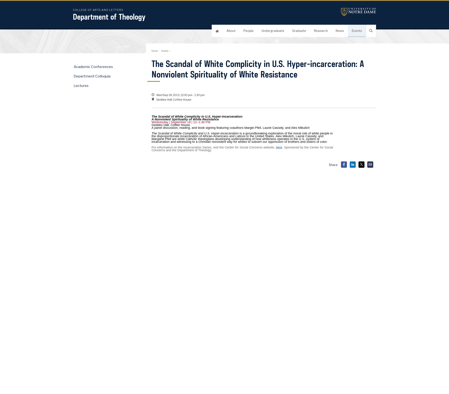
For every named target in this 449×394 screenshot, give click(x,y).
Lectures (81, 86)
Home (155, 51)
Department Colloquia (92, 76)
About (231, 31)
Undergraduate (272, 31)
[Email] (370, 164)
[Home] (217, 31)
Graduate (299, 31)
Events (357, 31)
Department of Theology (109, 16)
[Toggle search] (371, 31)
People (248, 31)
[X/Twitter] (361, 164)
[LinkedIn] (353, 164)
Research (321, 31)
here (279, 147)
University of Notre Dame (358, 12)
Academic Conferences (93, 67)
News (340, 31)
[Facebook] (344, 164)
